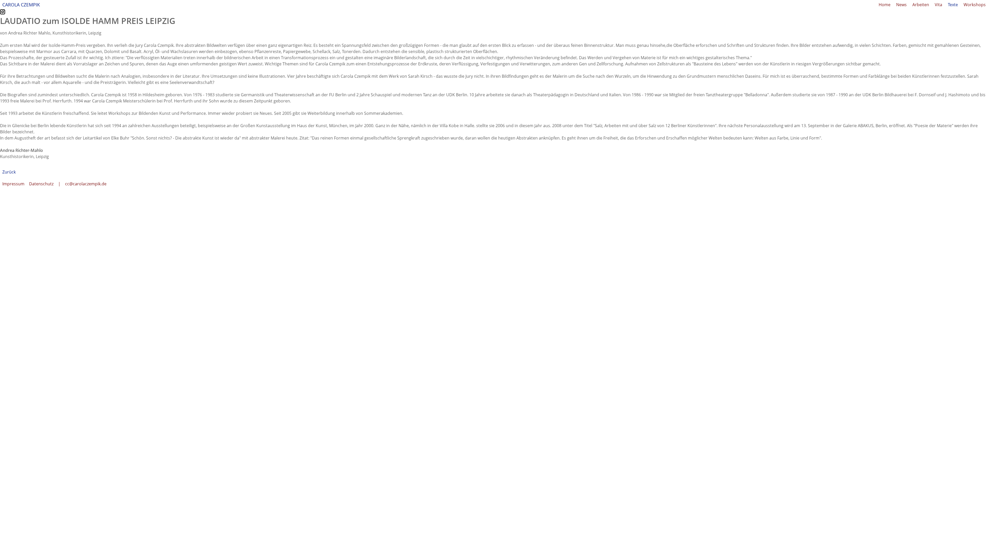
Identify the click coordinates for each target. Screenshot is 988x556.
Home (884, 4)
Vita (938, 4)
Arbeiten (920, 4)
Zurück (9, 172)
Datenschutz (41, 184)
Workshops (975, 4)
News (901, 4)
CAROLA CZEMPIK (21, 5)
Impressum (13, 184)
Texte (953, 4)
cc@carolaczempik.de (86, 184)
